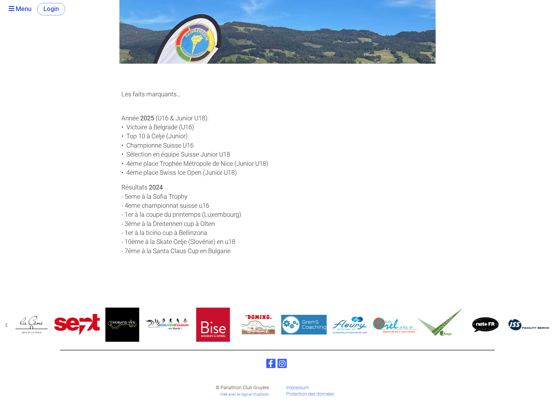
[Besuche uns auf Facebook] (270, 364)
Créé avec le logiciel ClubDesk (244, 394)
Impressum (297, 387)
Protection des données (310, 394)
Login (51, 8)
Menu (23, 8)
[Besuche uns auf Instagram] (282, 364)
